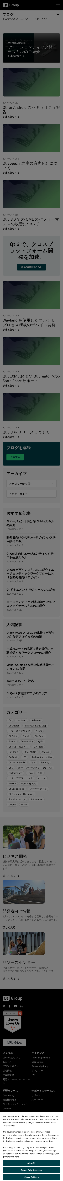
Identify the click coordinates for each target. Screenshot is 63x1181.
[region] (31, 1146)
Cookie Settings (31, 1177)
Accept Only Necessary (31, 1170)
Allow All (31, 1163)
